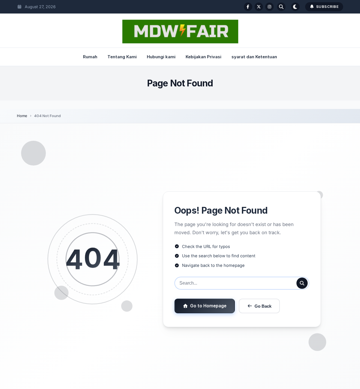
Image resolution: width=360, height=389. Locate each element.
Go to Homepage (208, 305)
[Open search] (281, 7)
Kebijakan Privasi (203, 56)
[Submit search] (302, 283)
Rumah (90, 56)
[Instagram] (269, 7)
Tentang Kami (122, 56)
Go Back (263, 306)
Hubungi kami (161, 56)
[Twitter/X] (259, 7)
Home (22, 115)
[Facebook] (248, 7)
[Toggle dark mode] (295, 7)
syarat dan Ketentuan (254, 56)
